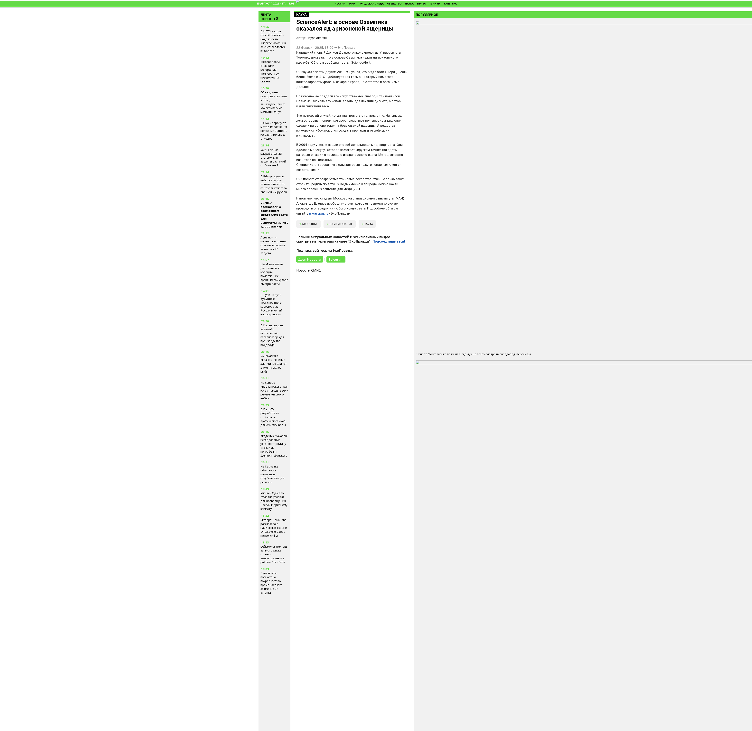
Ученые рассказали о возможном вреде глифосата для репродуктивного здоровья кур (274, 214)
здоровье (309, 224)
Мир (352, 3)
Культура (450, 3)
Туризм (434, 3)
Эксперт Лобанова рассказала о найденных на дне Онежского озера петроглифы (273, 527)
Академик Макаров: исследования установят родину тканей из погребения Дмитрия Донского (273, 445)
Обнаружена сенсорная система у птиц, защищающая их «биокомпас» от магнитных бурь (273, 102)
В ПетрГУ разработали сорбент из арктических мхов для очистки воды (273, 417)
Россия (340, 3)
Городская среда (371, 3)
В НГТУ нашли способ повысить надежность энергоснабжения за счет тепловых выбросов (273, 41)
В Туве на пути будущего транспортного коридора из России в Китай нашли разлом (271, 304)
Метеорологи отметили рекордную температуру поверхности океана (270, 71)
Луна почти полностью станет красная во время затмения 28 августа (273, 245)
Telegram (335, 259)
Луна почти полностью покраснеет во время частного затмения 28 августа (271, 583)
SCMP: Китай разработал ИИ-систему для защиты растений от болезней (273, 157)
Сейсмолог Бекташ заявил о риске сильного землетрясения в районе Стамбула (273, 554)
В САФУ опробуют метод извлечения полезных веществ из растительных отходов (273, 130)
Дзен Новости (309, 259)
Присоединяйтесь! (388, 241)
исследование (340, 224)
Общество (394, 3)
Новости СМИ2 (308, 270)
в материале (318, 213)
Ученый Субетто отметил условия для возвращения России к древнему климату (273, 501)
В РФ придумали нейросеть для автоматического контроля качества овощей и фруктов (273, 184)
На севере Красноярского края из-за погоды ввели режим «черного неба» (274, 390)
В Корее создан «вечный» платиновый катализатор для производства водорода (272, 335)
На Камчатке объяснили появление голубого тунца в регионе (272, 474)
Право (421, 3)
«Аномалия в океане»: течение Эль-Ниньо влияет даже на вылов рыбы (273, 363)
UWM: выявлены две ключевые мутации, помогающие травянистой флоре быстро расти (274, 274)
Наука (409, 3)
